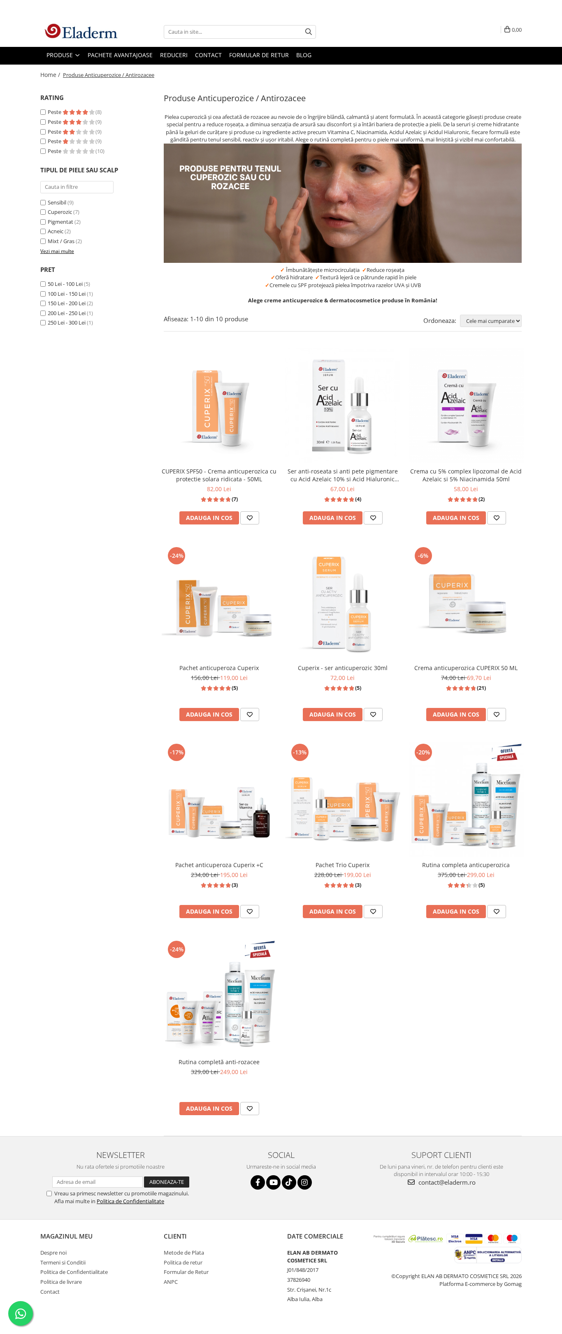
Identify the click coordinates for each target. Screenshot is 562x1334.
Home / (51, 75)
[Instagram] (304, 1182)
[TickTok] (289, 1182)
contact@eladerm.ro (446, 1182)
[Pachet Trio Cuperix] (342, 799)
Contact (50, 1291)
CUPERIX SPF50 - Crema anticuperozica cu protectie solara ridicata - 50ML (219, 475)
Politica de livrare (61, 1281)
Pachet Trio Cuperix (342, 865)
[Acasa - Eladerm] (81, 32)
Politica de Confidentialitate (130, 1201)
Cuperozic (60, 212)
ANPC (171, 1281)
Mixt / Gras (61, 241)
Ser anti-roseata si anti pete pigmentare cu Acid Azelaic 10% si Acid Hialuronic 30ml (343, 475)
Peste (55, 112)
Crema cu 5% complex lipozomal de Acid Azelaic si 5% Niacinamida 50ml (466, 475)
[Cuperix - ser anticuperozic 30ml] (342, 602)
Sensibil (57, 202)
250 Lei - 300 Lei (67, 322)
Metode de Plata (184, 1252)
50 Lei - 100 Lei (65, 284)
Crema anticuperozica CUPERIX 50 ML (466, 668)
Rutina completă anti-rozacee (219, 1062)
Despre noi (53, 1252)
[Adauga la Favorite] (249, 517)
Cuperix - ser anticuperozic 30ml (343, 668)
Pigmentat (60, 221)
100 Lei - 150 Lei (67, 293)
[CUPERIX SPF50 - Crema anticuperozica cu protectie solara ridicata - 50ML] (219, 405)
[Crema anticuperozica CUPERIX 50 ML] (466, 602)
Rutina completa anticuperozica (466, 865)
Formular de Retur (259, 55)
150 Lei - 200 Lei (67, 303)
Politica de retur (183, 1262)
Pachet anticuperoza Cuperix (219, 668)
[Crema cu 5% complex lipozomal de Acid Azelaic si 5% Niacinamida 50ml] (466, 405)
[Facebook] (258, 1182)
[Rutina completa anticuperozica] (466, 799)
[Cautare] (308, 32)
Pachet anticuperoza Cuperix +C (219, 865)
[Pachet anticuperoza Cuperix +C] (219, 799)
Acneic (55, 231)
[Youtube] (273, 1182)
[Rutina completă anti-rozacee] (219, 996)
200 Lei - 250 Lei (67, 313)
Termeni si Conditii (63, 1262)
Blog (303, 55)
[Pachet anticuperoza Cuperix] (219, 602)
